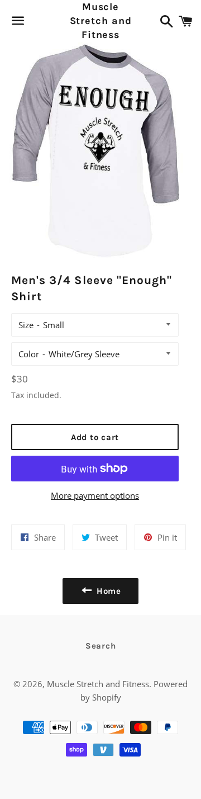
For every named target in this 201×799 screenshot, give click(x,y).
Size (26, 324)
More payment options (95, 495)
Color (28, 354)
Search (100, 646)
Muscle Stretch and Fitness (101, 21)
